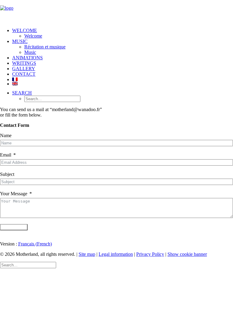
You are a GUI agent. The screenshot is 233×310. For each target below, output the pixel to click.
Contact (23, 74)
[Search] (28, 264)
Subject (7, 174)
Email (5, 154)
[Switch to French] (122, 79)
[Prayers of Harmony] (116, 11)
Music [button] (20, 41)
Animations (27, 57)
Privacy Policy (150, 254)
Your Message (13, 193)
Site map (87, 254)
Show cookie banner (187, 254)
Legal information (116, 254)
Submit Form (13, 227)
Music (30, 52)
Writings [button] (24, 63)
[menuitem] (122, 33)
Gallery (23, 68)
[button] (22, 92)
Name (6, 135)
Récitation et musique (45, 46)
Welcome (24, 30)
